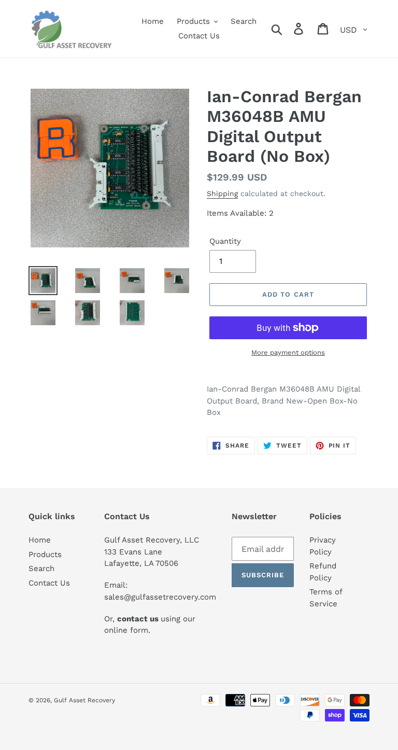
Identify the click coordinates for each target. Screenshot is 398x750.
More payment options (288, 352)
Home (40, 540)
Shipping (222, 193)
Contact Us (49, 583)
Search (41, 568)
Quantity (225, 241)
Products (45, 554)
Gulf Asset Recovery (84, 700)
